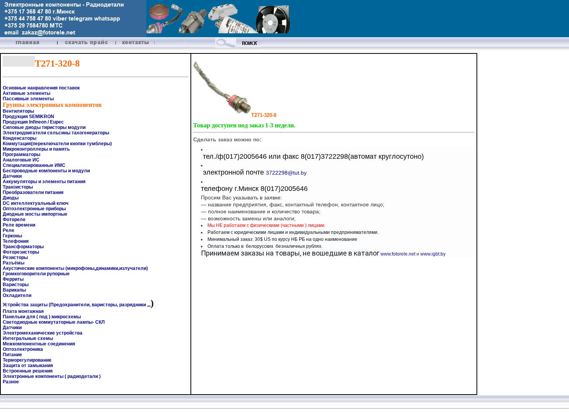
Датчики (12, 176)
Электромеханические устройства (42, 333)
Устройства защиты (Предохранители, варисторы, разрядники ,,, (77, 304)
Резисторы (15, 257)
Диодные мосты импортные (35, 214)
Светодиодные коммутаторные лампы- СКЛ (54, 322)
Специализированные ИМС (34, 165)
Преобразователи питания (33, 192)
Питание (12, 354)
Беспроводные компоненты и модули (46, 170)
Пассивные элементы (28, 98)
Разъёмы (13, 263)
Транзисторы (18, 187)
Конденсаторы (19, 138)
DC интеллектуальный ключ (36, 203)
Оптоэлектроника (23, 349)
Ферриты (13, 279)
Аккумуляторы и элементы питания (44, 181)
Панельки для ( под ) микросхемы (42, 316)
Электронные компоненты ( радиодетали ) (52, 376)
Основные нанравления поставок (41, 88)
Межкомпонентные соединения (39, 344)
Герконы (12, 236)
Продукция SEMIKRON (28, 116)
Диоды (11, 198)
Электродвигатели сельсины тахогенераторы (56, 133)
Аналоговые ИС (21, 160)
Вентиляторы (18, 111)
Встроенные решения (28, 371)
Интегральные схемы (28, 338)
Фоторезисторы (21, 252)
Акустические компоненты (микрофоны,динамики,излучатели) (75, 268)
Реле (8, 230)
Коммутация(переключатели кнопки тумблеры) (57, 143)
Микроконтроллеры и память (36, 149)
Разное (11, 382)
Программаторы (21, 154)
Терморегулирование (27, 360)
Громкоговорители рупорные (36, 273)
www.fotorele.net (397, 254)
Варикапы (14, 290)
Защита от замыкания (28, 365)
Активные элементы (26, 93)
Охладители (17, 295)
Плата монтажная (23, 311)
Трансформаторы (23, 246)
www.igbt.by (433, 254)
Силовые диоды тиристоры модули (44, 127)
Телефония (16, 241)
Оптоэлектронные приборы (34, 208)
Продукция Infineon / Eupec (33, 122)
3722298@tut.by (286, 173)
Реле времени (19, 225)
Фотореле (14, 219)
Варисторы (16, 284)
